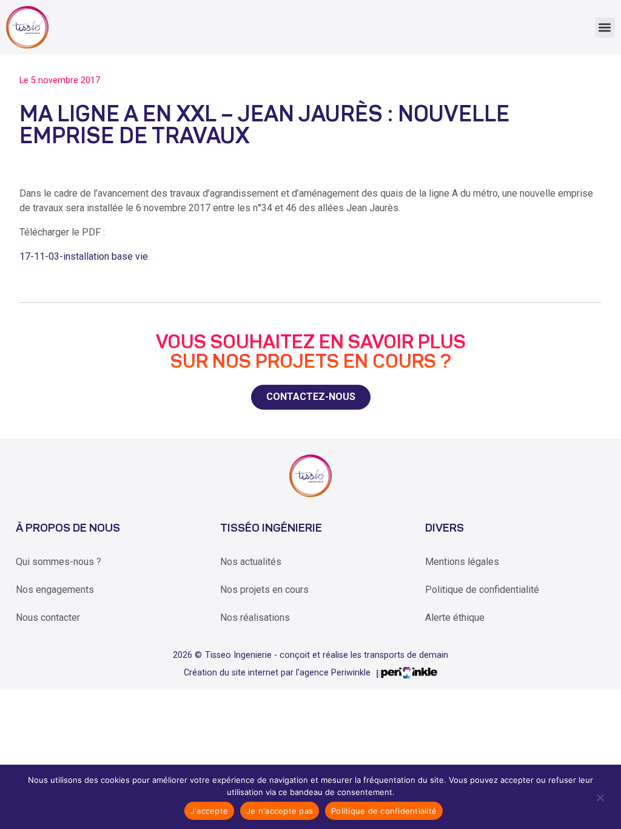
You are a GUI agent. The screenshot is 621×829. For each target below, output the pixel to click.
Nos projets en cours (264, 589)
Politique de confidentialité (482, 589)
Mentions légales (462, 561)
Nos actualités (250, 561)
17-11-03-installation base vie (83, 256)
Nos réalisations (255, 617)
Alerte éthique (455, 617)
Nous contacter (48, 617)
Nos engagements (55, 589)
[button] (605, 28)
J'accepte (209, 811)
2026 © (187, 655)
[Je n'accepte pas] (599, 797)
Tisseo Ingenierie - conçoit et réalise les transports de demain (326, 655)
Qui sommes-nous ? (58, 561)
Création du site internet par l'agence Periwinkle (277, 673)
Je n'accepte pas (279, 811)
